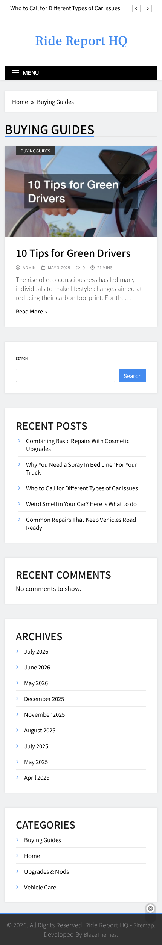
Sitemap (143, 925)
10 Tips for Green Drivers (73, 252)
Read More (29, 311)
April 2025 (36, 777)
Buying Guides (35, 151)
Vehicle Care (40, 887)
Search (22, 358)
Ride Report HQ (81, 41)
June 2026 (37, 667)
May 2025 (36, 762)
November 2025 (44, 714)
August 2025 (39, 730)
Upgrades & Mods (46, 871)
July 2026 (36, 651)
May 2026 (36, 683)
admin (29, 267)
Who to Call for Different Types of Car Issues (65, 8)
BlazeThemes (100, 934)
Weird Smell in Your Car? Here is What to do (81, 504)
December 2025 (44, 698)
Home (32, 855)
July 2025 (36, 746)
